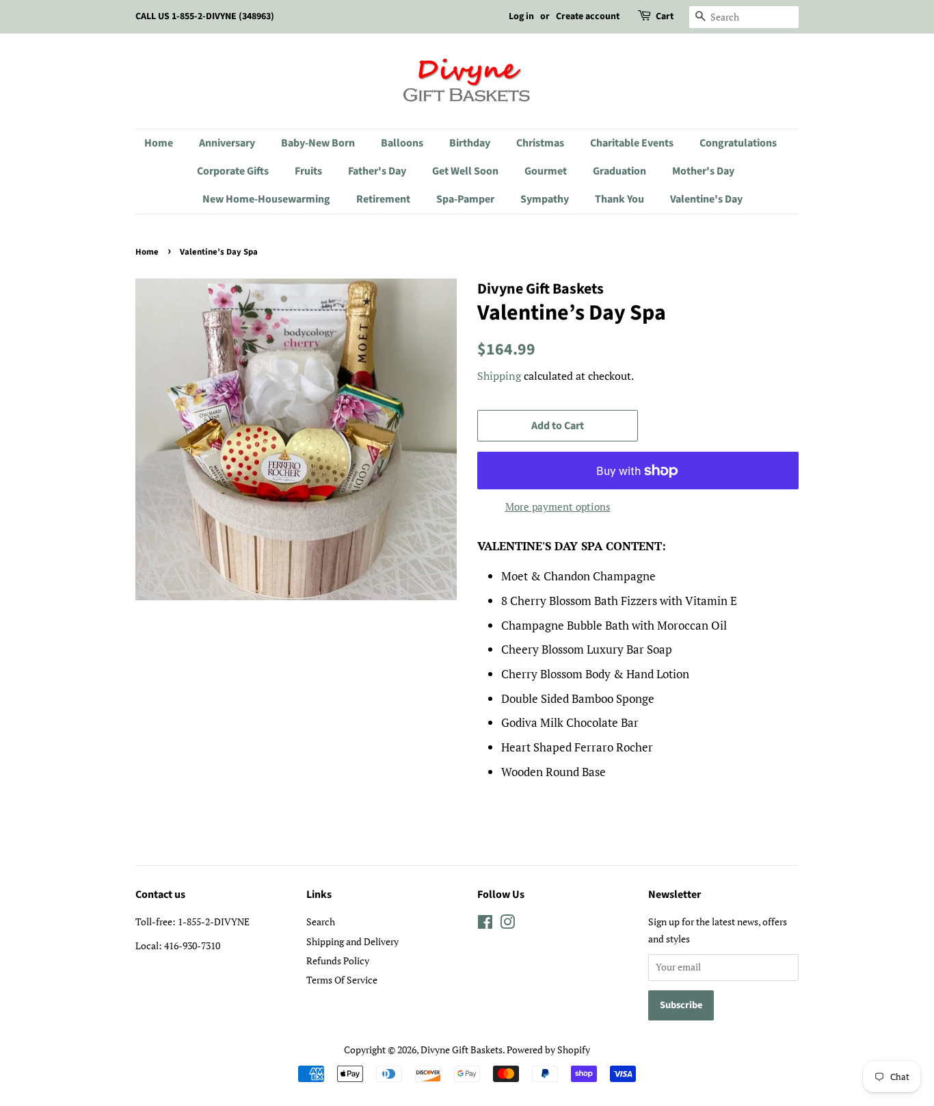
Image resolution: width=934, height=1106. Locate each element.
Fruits (308, 171)
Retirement (383, 199)
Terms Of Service (341, 979)
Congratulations (738, 143)
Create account (587, 16)
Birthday (469, 143)
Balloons (402, 143)
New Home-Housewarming (266, 199)
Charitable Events (631, 143)
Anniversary (227, 143)
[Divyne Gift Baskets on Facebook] (485, 924)
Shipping (499, 375)
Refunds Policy (337, 960)
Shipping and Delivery (352, 941)
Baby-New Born (318, 143)
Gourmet (545, 171)
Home (158, 143)
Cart (664, 16)
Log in (521, 16)
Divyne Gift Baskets (462, 1049)
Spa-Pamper (465, 199)
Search (320, 921)
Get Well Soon (465, 171)
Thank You (619, 199)
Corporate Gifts (233, 171)
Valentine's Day (706, 199)
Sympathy (544, 199)
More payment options (558, 506)
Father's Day (377, 171)
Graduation (619, 171)
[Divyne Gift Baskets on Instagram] (507, 924)
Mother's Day (703, 171)
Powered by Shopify (548, 1049)
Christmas (540, 143)
